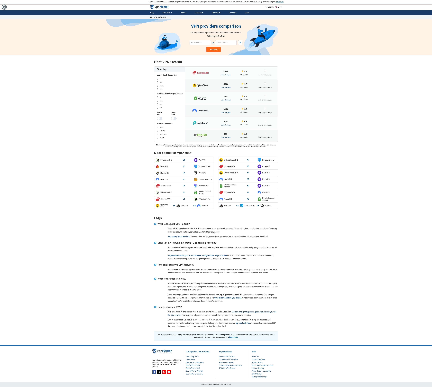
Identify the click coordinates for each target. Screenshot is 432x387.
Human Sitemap (258, 368)
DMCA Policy (257, 374)
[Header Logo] (159, 7)
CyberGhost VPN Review (228, 359)
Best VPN (166, 13)
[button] (4, 7)
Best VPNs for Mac (193, 365)
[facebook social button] (154, 372)
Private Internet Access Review (230, 365)
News (247, 13)
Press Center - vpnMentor (261, 371)
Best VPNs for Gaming (194, 374)
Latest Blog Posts (192, 357)
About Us (255, 357)
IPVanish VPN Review (227, 368)
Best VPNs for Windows (195, 362)
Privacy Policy (257, 362)
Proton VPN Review (226, 362)
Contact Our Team (258, 359)
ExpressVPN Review (226, 357)
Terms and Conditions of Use (262, 365)
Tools (182, 13)
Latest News (190, 359)
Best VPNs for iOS (193, 368)
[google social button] (164, 372)
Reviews (215, 13)
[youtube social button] (169, 372)
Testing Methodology (259, 377)
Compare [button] (213, 49)
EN (279, 7)
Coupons (198, 13)
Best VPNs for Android (194, 371)
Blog (152, 13)
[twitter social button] (159, 372)
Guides (232, 13)
